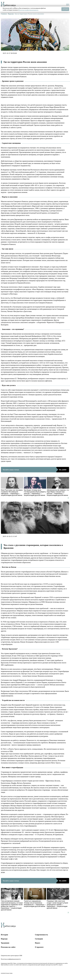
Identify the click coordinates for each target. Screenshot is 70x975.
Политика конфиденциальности (11, 959)
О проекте (39, 947)
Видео (37, 943)
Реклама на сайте (8, 947)
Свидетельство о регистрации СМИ (11, 955)
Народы (4, 939)
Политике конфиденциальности (28, 10)
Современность (41, 935)
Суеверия (39, 939)
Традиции (5, 943)
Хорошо (65, 9)
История (4, 935)
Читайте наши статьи (34, 470)
